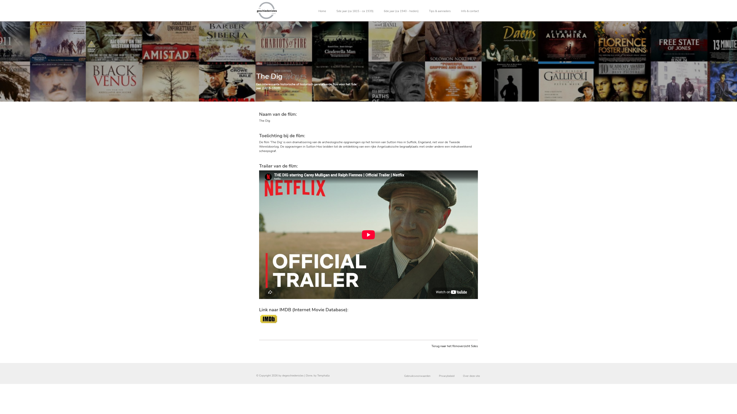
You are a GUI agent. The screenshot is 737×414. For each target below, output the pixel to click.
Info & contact (470, 11)
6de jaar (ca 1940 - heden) (401, 11)
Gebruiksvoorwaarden (417, 376)
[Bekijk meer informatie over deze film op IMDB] (268, 318)
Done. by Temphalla (318, 375)
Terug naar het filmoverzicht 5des (454, 346)
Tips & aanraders (440, 11)
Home (322, 11)
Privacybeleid (446, 376)
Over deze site (471, 376)
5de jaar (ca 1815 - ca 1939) (354, 11)
